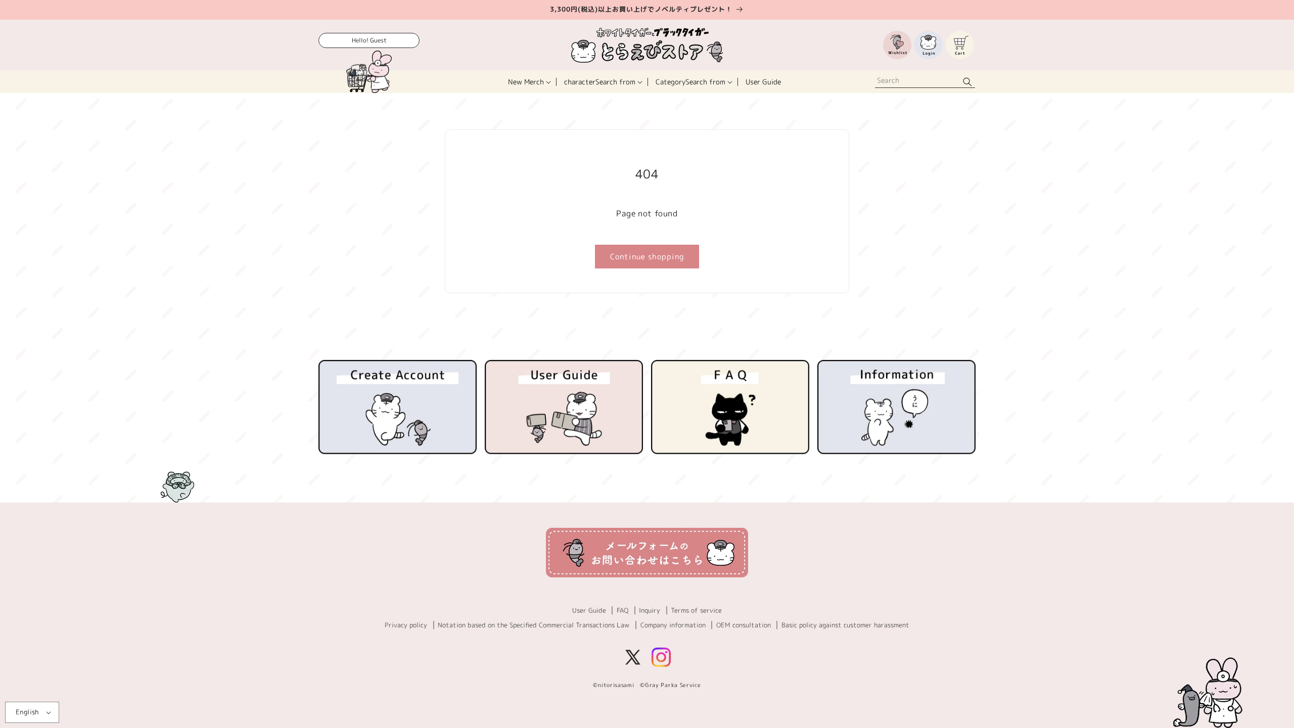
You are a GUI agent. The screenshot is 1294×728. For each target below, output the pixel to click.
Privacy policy (406, 624)
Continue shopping (647, 256)
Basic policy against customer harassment (845, 624)
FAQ (622, 610)
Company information (673, 624)
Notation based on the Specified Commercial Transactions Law (533, 624)
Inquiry (649, 610)
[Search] (967, 81)
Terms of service (696, 610)
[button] (528, 81)
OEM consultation (743, 624)
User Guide (589, 610)
